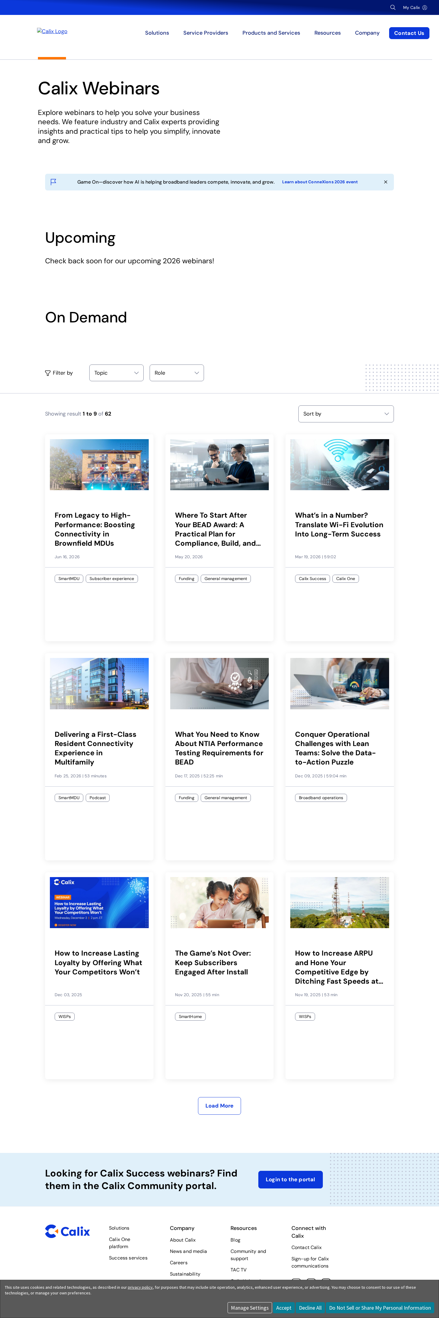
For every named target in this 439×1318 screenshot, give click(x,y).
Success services (128, 1258)
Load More (219, 1105)
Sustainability (185, 1274)
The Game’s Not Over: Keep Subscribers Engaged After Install (213, 962)
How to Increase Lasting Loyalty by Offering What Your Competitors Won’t (98, 962)
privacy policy (140, 1287)
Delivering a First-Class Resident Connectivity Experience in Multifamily (95, 748)
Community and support (248, 1255)
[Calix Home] (89, 33)
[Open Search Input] (393, 7)
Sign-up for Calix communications (310, 1262)
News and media (188, 1251)
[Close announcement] (385, 182)
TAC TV (239, 1270)
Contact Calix (306, 1247)
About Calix (183, 1240)
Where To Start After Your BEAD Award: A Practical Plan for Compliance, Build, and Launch (215, 529)
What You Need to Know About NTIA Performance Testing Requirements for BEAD (219, 748)
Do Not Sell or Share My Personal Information (380, 1307)
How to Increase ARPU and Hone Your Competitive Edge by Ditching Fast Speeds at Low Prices (336, 967)
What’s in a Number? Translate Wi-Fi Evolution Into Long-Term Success (339, 524)
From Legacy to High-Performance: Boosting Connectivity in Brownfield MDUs (95, 529)
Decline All (310, 1307)
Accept (283, 1307)
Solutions (119, 1228)
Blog (235, 1240)
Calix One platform (119, 1243)
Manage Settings (250, 1307)
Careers (179, 1262)
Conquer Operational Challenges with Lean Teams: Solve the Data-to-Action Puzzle (335, 748)
